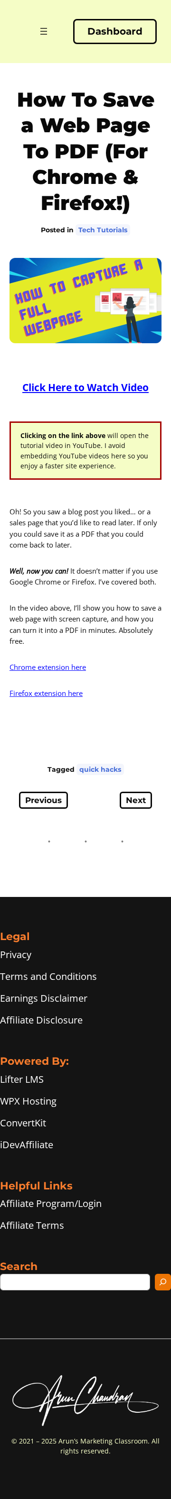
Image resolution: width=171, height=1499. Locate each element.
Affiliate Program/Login (51, 1203)
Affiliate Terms (32, 1225)
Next (136, 800)
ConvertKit (23, 1122)
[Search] (163, 1282)
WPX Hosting (28, 1101)
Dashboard (114, 31)
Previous (43, 800)
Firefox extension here (46, 693)
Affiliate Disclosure (41, 1020)
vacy (21, 954)
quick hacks (100, 769)
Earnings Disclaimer (43, 998)
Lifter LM (19, 1079)
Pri (6, 954)
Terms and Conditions (48, 976)
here (77, 667)
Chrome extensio (37, 667)
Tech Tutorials (102, 230)
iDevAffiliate (26, 1144)
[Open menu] (43, 31)
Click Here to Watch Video (85, 387)
